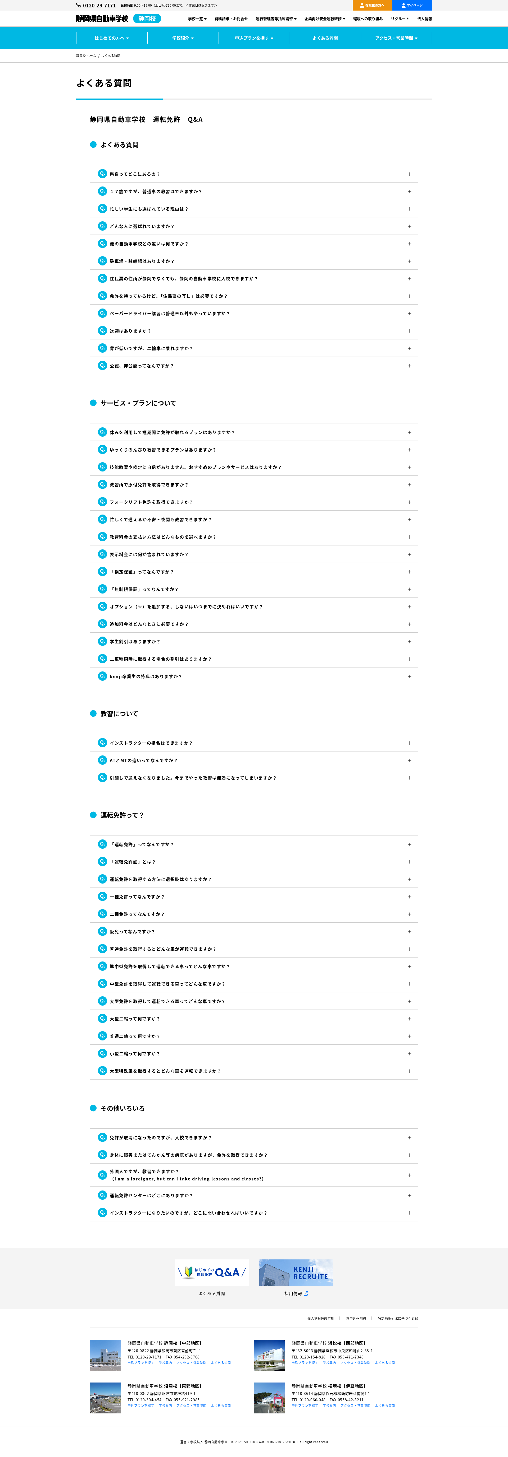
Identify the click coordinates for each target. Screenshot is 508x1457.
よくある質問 (325, 38)
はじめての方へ (109, 38)
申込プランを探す (252, 38)
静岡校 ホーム (86, 55)
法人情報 (424, 18)
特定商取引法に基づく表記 (398, 1318)
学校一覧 (195, 18)
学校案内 (165, 1362)
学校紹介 (180, 38)
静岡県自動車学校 (166, 1343)
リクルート (400, 18)
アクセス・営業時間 (394, 38)
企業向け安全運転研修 (323, 18)
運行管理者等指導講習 (274, 18)
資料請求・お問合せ (231, 18)
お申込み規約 (356, 1318)
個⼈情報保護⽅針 (320, 1318)
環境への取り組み (368, 18)
